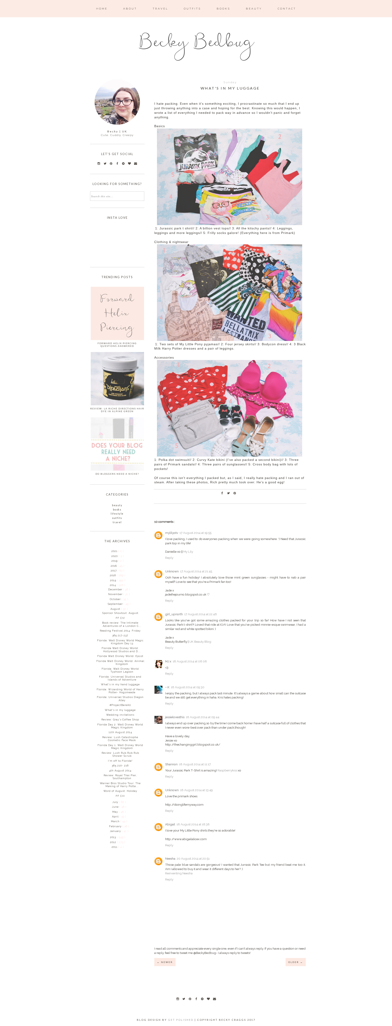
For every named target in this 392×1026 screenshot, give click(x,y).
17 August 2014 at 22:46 (200, 614)
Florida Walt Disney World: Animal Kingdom (120, 663)
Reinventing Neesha (179, 873)
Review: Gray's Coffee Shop (120, 719)
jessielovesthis (174, 717)
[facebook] (196, 999)
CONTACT (287, 8)
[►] (110, 565)
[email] (214, 999)
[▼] (109, 585)
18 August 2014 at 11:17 (195, 764)
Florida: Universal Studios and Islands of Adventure (120, 678)
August (115, 609)
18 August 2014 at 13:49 (196, 790)
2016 (113, 575)
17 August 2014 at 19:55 (195, 533)
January (116, 831)
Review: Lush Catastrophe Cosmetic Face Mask (120, 739)
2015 (113, 580)
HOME (102, 8)
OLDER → (295, 962)
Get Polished (181, 1019)
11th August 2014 (120, 732)
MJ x (168, 661)
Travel (117, 522)
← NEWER (165, 962)
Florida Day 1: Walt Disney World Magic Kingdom (120, 747)
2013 (113, 837)
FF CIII (120, 796)
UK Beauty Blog (200, 641)
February (115, 826)
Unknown (172, 571)
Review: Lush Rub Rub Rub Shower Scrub (120, 754)
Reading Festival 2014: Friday (120, 630)
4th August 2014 (120, 770)
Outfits (117, 517)
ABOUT (130, 8)
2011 (115, 847)
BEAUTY (254, 8)
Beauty (117, 505)
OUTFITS (192, 8)
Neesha (170, 858)
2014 (113, 585)
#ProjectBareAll (120, 705)
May (115, 811)
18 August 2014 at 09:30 (187, 687)
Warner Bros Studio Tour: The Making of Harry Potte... (120, 785)
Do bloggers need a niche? (117, 473)
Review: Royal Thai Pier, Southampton (120, 777)
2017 (114, 570)
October (116, 599)
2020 (115, 556)
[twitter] (183, 999)
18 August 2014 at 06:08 (190, 661)
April (116, 816)
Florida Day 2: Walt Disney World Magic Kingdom (120, 726)
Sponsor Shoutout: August (120, 613)
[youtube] (202, 999)
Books (117, 509)
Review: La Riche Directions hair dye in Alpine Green (117, 410)
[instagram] (177, 999)
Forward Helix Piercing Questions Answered (117, 344)
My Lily (188, 551)
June (116, 806)
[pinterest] (190, 999)
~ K (167, 687)
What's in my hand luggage (120, 684)
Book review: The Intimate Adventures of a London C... (121, 624)
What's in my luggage (120, 710)
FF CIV (120, 618)
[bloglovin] (208, 999)
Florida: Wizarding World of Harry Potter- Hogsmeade (120, 691)
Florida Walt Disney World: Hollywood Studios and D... (121, 650)
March (115, 821)
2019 (114, 560)
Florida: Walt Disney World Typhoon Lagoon (120, 670)
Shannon (171, 764)
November (115, 594)
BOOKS (223, 8)
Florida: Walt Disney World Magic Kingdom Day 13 (120, 642)
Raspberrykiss (227, 770)
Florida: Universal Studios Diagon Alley (120, 699)
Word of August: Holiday (120, 791)
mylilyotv (171, 533)
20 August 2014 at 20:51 (193, 858)
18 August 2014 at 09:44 (202, 717)
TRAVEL (160, 8)
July (115, 802)
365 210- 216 (120, 765)
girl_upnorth (174, 614)
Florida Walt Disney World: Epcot (120, 656)
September (116, 604)
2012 (113, 842)
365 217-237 (120, 635)
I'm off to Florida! (120, 760)
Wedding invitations (120, 714)
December (115, 589)
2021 (114, 551)
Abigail (170, 824)
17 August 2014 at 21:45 (196, 571)
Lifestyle (117, 513)
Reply (169, 557)
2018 (114, 565)
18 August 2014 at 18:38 (193, 824)
